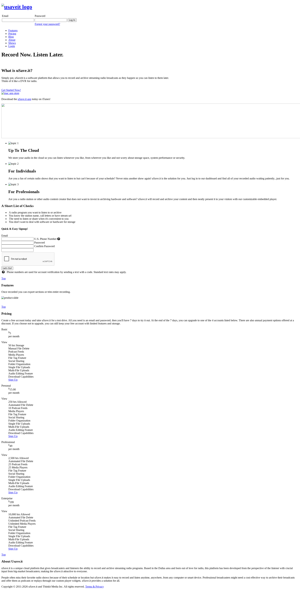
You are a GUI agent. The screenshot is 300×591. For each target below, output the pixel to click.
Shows (12, 43)
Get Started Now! (11, 90)
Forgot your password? (47, 24)
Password (40, 15)
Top (3, 278)
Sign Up (13, 379)
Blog (11, 36)
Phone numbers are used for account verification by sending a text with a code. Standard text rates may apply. (66, 272)
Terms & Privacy (94, 586)
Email (5, 15)
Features (13, 30)
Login (11, 46)
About (11, 39)
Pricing (12, 33)
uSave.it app (24, 99)
